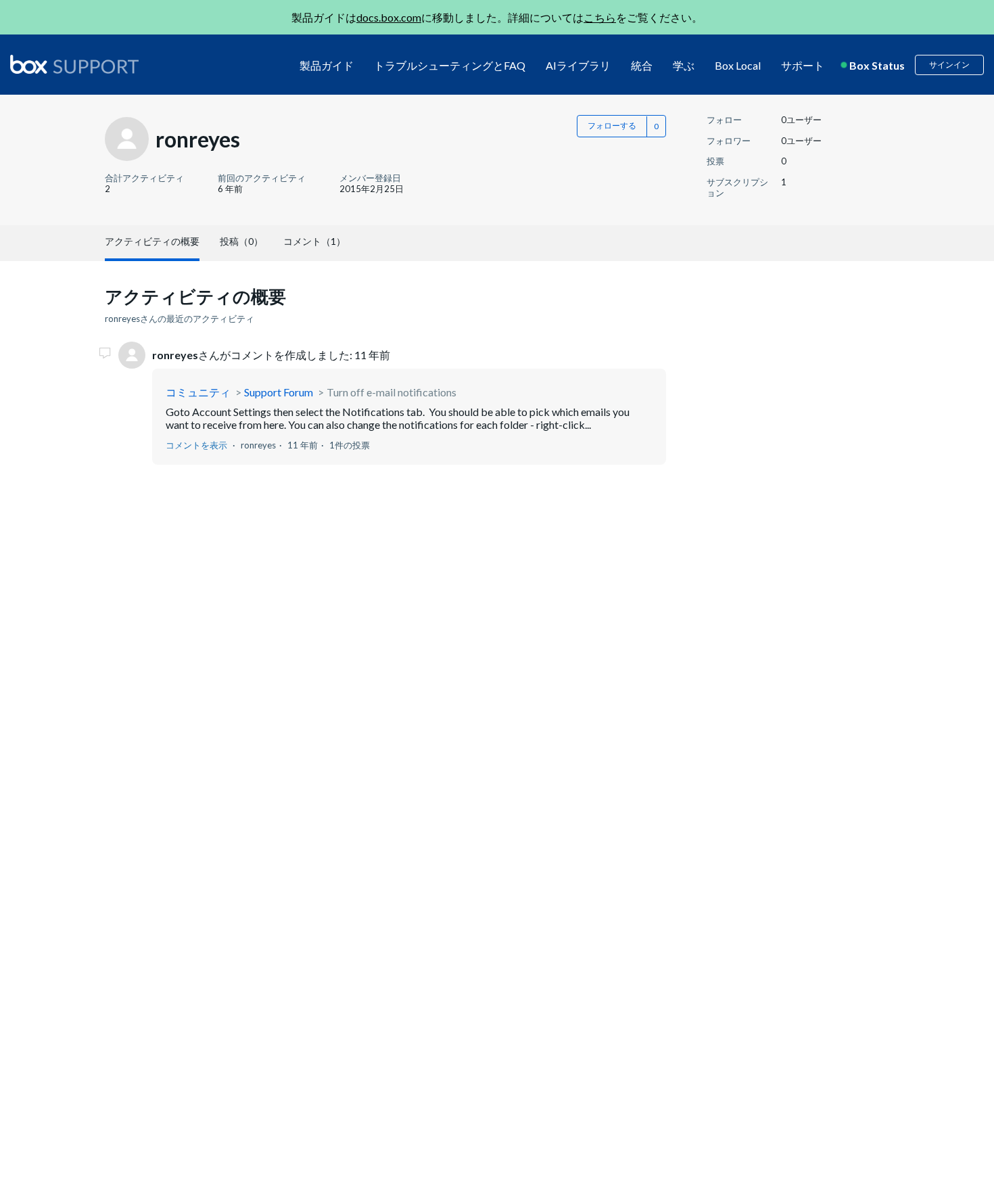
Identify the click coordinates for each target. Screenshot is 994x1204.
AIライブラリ (578, 65)
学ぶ (683, 65)
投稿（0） (241, 241)
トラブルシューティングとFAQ (449, 65)
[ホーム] (74, 65)
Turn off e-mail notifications (391, 392)
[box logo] (74, 64)
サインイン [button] (949, 65)
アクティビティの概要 (152, 241)
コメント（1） (314, 241)
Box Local (738, 65)
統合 (642, 65)
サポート (802, 65)
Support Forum (278, 392)
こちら (600, 17)
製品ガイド (327, 65)
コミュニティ (198, 392)
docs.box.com (388, 17)
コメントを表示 (196, 445)
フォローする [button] (612, 125)
